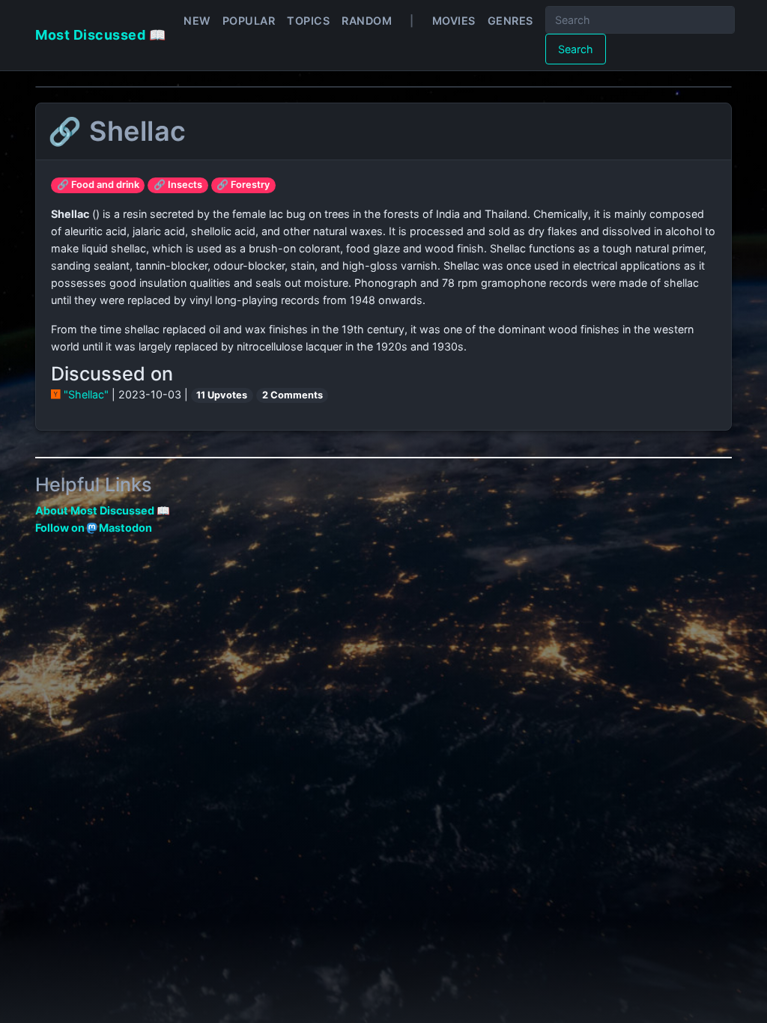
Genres (510, 20)
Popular (249, 20)
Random (367, 20)
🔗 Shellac (117, 131)
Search (575, 49)
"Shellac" (86, 394)
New (197, 20)
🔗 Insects (178, 184)
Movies (454, 20)
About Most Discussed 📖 (102, 510)
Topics (308, 20)
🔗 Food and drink (98, 184)
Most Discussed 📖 (100, 35)
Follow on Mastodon (93, 527)
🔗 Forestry (243, 184)
